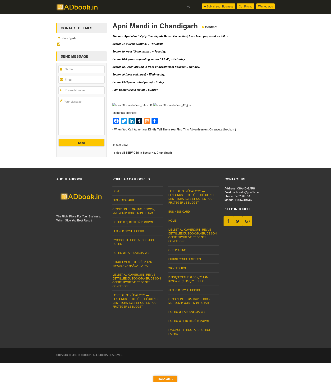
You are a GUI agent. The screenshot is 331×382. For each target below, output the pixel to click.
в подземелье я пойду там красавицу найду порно (132, 263)
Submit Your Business (184, 259)
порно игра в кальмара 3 (130, 253)
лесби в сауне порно (128, 231)
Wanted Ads (265, 6)
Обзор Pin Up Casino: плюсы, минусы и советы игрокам (133, 211)
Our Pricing (245, 6)
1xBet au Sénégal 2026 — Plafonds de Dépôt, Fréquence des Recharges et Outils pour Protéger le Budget (135, 300)
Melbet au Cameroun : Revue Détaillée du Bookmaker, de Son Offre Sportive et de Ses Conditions (136, 280)
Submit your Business (219, 6)
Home (116, 191)
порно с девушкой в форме (133, 222)
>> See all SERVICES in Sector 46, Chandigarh (142, 152)
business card (123, 200)
